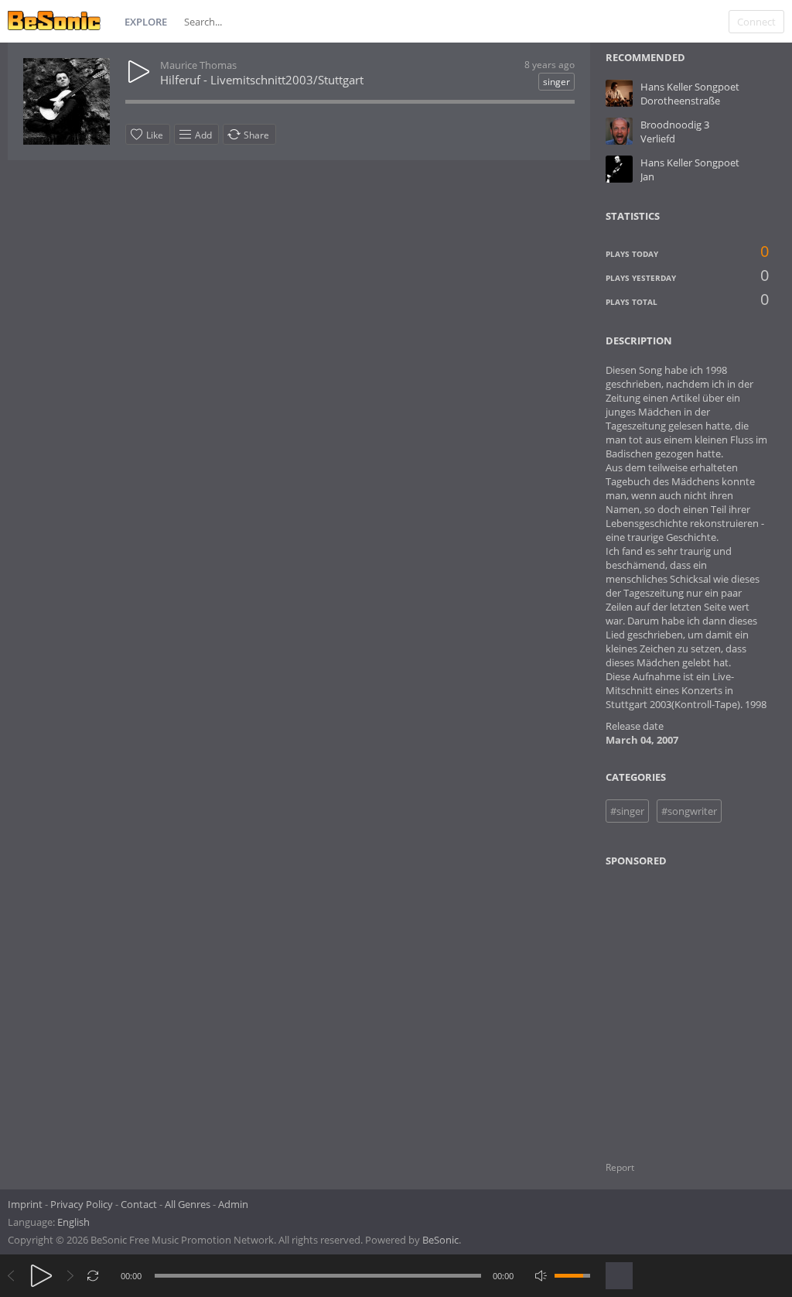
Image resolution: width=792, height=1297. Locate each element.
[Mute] (541, 1275)
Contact (139, 1204)
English (73, 1222)
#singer (627, 811)
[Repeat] (93, 1275)
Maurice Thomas (198, 65)
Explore (146, 22)
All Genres (187, 1204)
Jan (647, 176)
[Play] (41, 1275)
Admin (233, 1204)
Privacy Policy (81, 1204)
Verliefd (657, 138)
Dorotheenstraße (680, 101)
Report (620, 1167)
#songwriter (689, 811)
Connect (756, 22)
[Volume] (572, 1276)
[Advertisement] (680, 1004)
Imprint (25, 1204)
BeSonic (440, 1240)
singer (556, 81)
